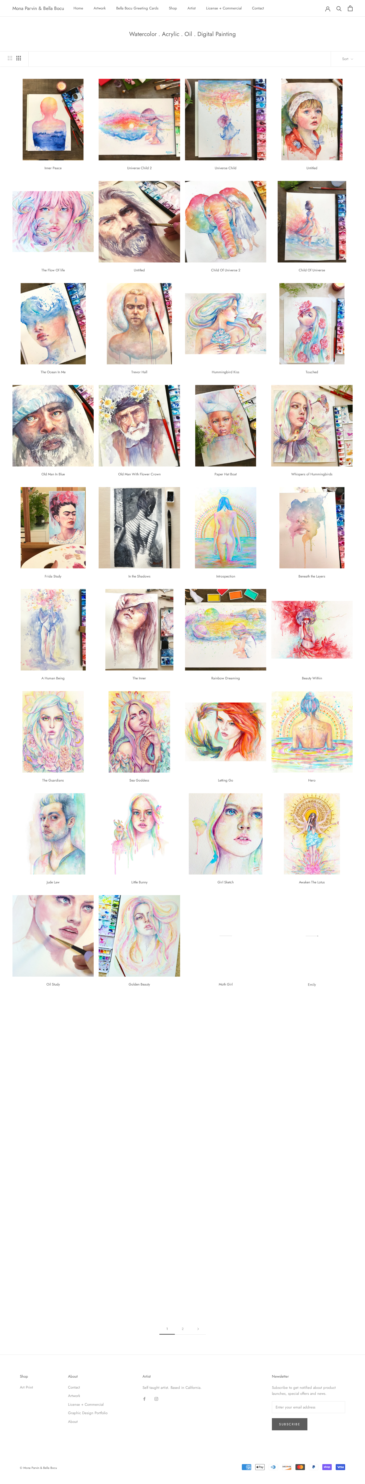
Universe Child (225, 167)
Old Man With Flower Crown (139, 474)
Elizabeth (53, 1188)
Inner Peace (53, 167)
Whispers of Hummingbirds (311, 474)
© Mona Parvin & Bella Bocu (38, 1468)
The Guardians (53, 780)
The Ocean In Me (53, 372)
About (73, 1421)
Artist (191, 8)
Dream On (225, 1086)
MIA (225, 1188)
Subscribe (289, 1424)
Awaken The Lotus (312, 882)
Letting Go (225, 780)
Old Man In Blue (53, 474)
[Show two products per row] (10, 58)
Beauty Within (312, 678)
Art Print (26, 1387)
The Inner (139, 678)
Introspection (225, 576)
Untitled (311, 167)
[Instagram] (156, 1399)
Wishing (225, 1290)
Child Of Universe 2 (225, 270)
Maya (139, 1086)
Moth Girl (226, 984)
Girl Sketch (226, 882)
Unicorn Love (312, 1188)
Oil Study (53, 984)
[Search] (339, 8)
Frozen (139, 1290)
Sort (346, 59)
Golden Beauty (139, 984)
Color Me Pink (53, 1086)
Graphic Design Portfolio (88, 1413)
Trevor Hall (139, 372)
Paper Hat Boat (226, 474)
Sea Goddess (139, 780)
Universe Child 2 (139, 167)
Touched (312, 372)
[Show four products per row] (18, 58)
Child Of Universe (312, 270)
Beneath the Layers (311, 576)
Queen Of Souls (312, 1290)
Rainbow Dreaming (225, 678)
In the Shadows (139, 576)
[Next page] (198, 1329)
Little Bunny (139, 882)
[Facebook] (144, 1399)
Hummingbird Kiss (225, 372)
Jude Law (53, 882)
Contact (258, 8)
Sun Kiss (139, 1188)
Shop (173, 8)
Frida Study (53, 576)
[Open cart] (350, 8)
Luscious (53, 1290)
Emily (312, 984)
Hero (312, 780)
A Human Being (53, 678)
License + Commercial (224, 8)
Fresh (312, 1086)
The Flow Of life (53, 270)
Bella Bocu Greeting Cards (137, 8)
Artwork (100, 8)
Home (78, 8)
